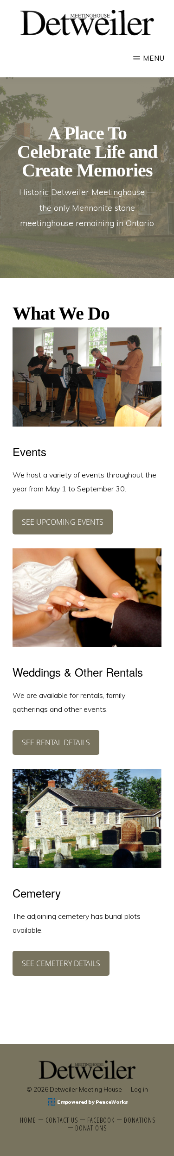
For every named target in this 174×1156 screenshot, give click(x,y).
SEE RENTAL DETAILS (56, 742)
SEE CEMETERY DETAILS (61, 963)
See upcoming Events (62, 522)
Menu (154, 58)
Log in (139, 1089)
